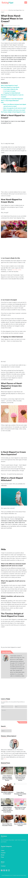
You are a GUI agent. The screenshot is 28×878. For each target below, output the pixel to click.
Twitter (4, 870)
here (5, 759)
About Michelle (6, 652)
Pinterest (6, 870)
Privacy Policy (23, 875)
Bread (2, 855)
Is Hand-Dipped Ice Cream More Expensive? (12, 98)
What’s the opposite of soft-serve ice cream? (14, 108)
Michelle (7, 25)
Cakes (2, 850)
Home (2, 10)
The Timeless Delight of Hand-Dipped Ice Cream (13, 112)
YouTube (9, 870)
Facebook (1, 870)
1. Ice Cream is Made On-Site (10, 89)
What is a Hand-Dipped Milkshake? (10, 100)
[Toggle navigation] (25, 2)
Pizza (2, 857)
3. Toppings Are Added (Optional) (11, 93)
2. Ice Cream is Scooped (9, 91)
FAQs (2, 102)
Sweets (6, 10)
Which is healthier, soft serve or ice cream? (14, 110)
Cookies (3, 852)
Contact (3, 866)
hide (9, 83)
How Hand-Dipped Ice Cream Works (10, 87)
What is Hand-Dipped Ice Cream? (9, 85)
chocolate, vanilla (16, 269)
